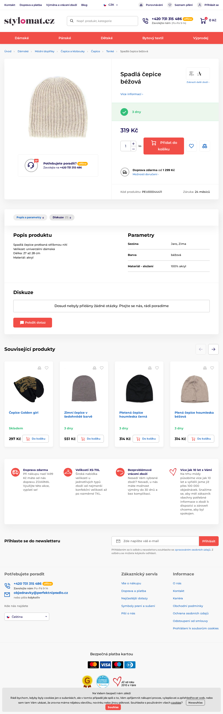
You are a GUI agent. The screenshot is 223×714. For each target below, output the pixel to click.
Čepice (95, 51)
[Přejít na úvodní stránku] (29, 21)
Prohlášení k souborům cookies (196, 628)
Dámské (23, 51)
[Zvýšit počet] (133, 143)
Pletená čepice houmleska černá (133, 414)
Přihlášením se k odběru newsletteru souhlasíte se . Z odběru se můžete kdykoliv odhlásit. (162, 551)
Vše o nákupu (131, 583)
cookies (176, 702)
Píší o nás (128, 613)
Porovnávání (154, 5)
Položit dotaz (35, 322)
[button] (213, 349)
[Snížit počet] (133, 148)
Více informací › (131, 94)
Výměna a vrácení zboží (61, 5)
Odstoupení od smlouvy (190, 621)
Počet (126, 146)
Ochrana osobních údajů (191, 613)
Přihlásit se (211, 5)
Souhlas (113, 707)
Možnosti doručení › (146, 174)
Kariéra (178, 598)
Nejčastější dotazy (134, 598)
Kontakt (9, 5)
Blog (84, 5)
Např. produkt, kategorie (94, 21)
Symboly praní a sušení (138, 606)
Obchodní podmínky (188, 606)
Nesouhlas (195, 702)
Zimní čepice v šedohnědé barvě (78, 414)
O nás (177, 583)
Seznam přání (184, 5)
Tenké (110, 51)
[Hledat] (72, 21)
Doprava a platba (31, 5)
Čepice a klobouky (73, 51)
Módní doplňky (44, 51)
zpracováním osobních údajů (192, 549)
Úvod (7, 51)
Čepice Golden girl (23, 413)
